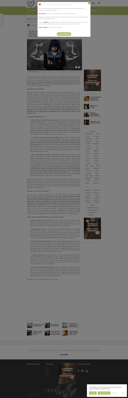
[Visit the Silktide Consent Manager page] (123, 393)
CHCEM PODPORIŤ (64, 34)
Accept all (93, 393)
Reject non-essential (104, 393)
